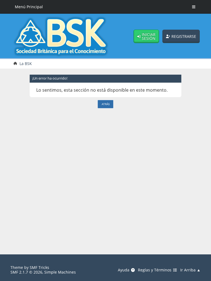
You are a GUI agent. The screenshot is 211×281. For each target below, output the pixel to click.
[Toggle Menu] (193, 7)
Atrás (106, 104)
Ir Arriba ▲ (190, 270)
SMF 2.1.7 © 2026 (26, 272)
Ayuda (124, 270)
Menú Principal (29, 6)
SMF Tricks (39, 267)
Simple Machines (60, 272)
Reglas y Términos (155, 270)
